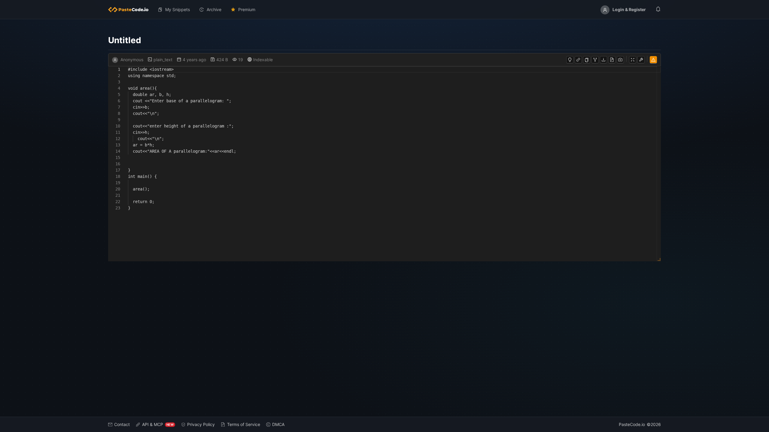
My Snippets (177, 9)
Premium (246, 9)
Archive (214, 9)
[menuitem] (130, 9)
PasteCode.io (632, 424)
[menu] (384, 9)
